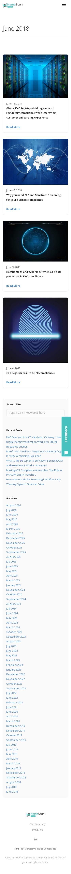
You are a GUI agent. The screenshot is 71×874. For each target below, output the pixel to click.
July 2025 (11, 561)
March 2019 (13, 763)
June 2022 (12, 697)
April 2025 (12, 575)
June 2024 (12, 613)
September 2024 (16, 599)
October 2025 (14, 547)
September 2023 (16, 636)
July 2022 (11, 693)
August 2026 (13, 505)
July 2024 (11, 608)
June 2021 (12, 707)
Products (37, 830)
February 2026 (14, 533)
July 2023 (11, 646)
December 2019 (15, 726)
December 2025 (15, 538)
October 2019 (14, 735)
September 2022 (16, 688)
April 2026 (12, 524)
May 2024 (11, 618)
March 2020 (13, 721)
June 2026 (12, 514)
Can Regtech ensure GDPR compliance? (30, 373)
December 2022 (15, 674)
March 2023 (13, 660)
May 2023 (11, 655)
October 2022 (14, 683)
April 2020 (12, 716)
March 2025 (13, 580)
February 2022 (14, 702)
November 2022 (15, 679)
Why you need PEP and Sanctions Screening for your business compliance (33, 197)
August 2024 (13, 604)
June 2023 (12, 651)
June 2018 (12, 791)
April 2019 (12, 758)
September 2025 (16, 552)
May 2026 (11, 519)
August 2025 (13, 557)
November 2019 (15, 730)
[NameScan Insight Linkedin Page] (35, 839)
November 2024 (15, 590)
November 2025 (15, 543)
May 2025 (11, 571)
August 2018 (13, 782)
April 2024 (12, 622)
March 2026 (13, 529)
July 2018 (11, 787)
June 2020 (12, 711)
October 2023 (14, 632)
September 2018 (16, 777)
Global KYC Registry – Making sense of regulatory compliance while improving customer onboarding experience (31, 112)
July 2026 (11, 510)
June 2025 (12, 566)
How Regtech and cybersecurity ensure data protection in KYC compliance (34, 274)
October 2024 (14, 594)
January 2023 (13, 669)
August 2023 (13, 641)
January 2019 (13, 768)
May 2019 (11, 754)
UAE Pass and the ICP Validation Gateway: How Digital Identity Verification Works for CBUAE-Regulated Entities (33, 441)
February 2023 (14, 665)
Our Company (37, 824)
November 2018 (15, 772)
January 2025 (13, 585)
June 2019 (12, 749)
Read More (13, 127)
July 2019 (11, 744)
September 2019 (16, 740)
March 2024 (13, 627)
